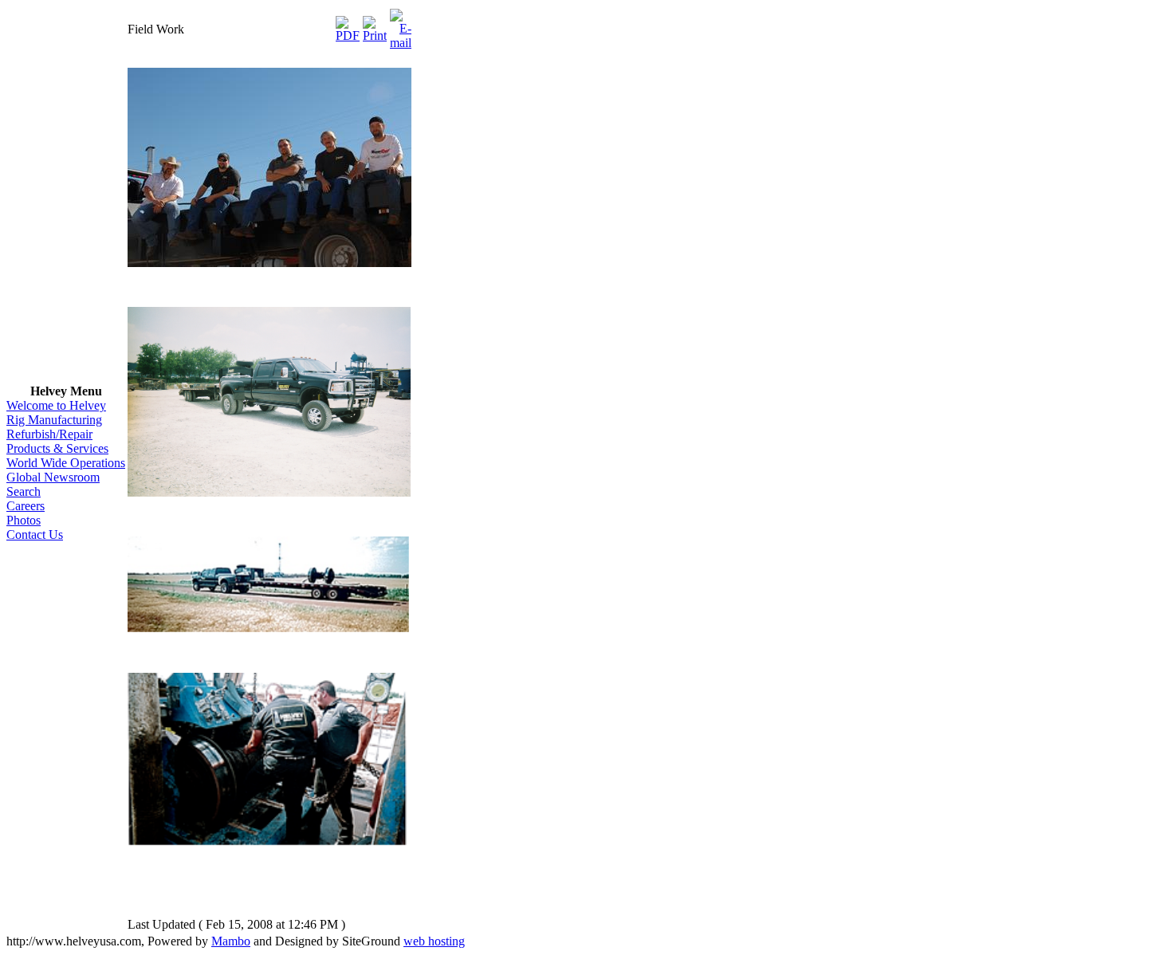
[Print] (375, 25)
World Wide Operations (65, 463)
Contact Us (34, 534)
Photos (23, 520)
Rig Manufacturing (54, 419)
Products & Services (57, 448)
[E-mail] (400, 25)
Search (23, 491)
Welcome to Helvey (56, 405)
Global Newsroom (53, 477)
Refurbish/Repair (49, 434)
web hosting (434, 941)
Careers (25, 506)
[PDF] (348, 25)
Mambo (230, 941)
